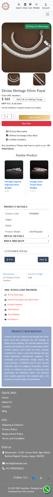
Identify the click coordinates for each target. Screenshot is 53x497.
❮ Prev (9, 259)
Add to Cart (34, 117)
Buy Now (26, 123)
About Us (7, 402)
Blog (4, 411)
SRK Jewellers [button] (14, 95)
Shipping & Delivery (12, 425)
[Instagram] (48, 478)
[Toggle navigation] (47, 14)
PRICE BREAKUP (26, 241)
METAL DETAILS (26, 236)
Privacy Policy (9, 429)
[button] (45, 6)
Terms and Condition (13, 438)
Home (5, 398)
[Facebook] (33, 478)
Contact (6, 407)
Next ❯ (43, 259)
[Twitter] (41, 478)
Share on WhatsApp (38, 26)
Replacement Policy (12, 434)
